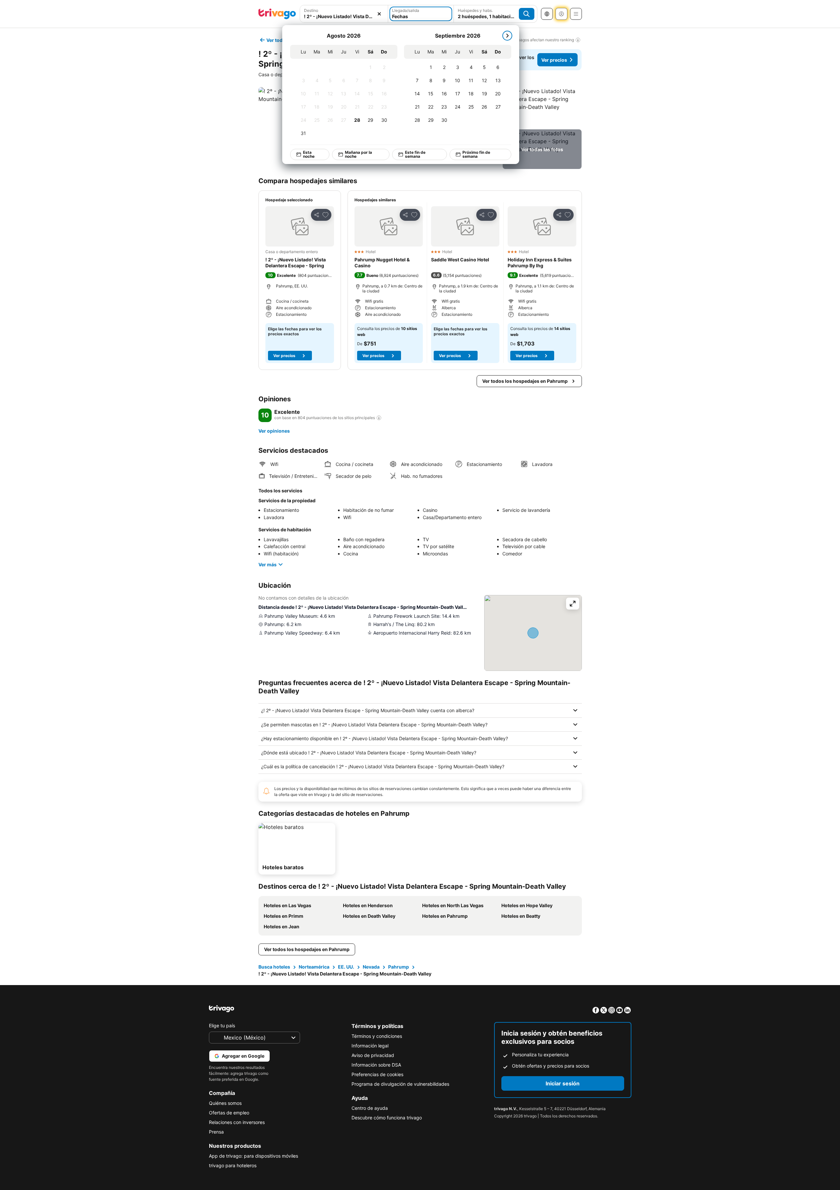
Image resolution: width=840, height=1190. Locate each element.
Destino (311, 10)
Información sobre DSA (376, 1065)
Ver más (267, 564)
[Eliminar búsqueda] (379, 14)
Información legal (370, 1045)
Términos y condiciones (377, 1036)
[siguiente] (507, 36)
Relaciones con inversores (237, 1122)
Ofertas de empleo (229, 1112)
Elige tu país (222, 1025)
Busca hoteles (274, 967)
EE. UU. (346, 967)
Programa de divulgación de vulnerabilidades (400, 1084)
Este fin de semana (415, 154)
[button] (542, 107)
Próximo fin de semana (476, 154)
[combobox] (344, 16)
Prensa (216, 1132)
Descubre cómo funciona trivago (387, 1117)
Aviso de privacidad (373, 1055)
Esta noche (308, 154)
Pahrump (398, 967)
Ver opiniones (274, 431)
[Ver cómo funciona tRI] (379, 417)
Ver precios (554, 60)
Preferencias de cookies (377, 1074)
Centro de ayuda (370, 1108)
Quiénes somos (225, 1103)
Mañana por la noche (358, 154)
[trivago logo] (277, 14)
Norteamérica (314, 967)
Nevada (371, 967)
